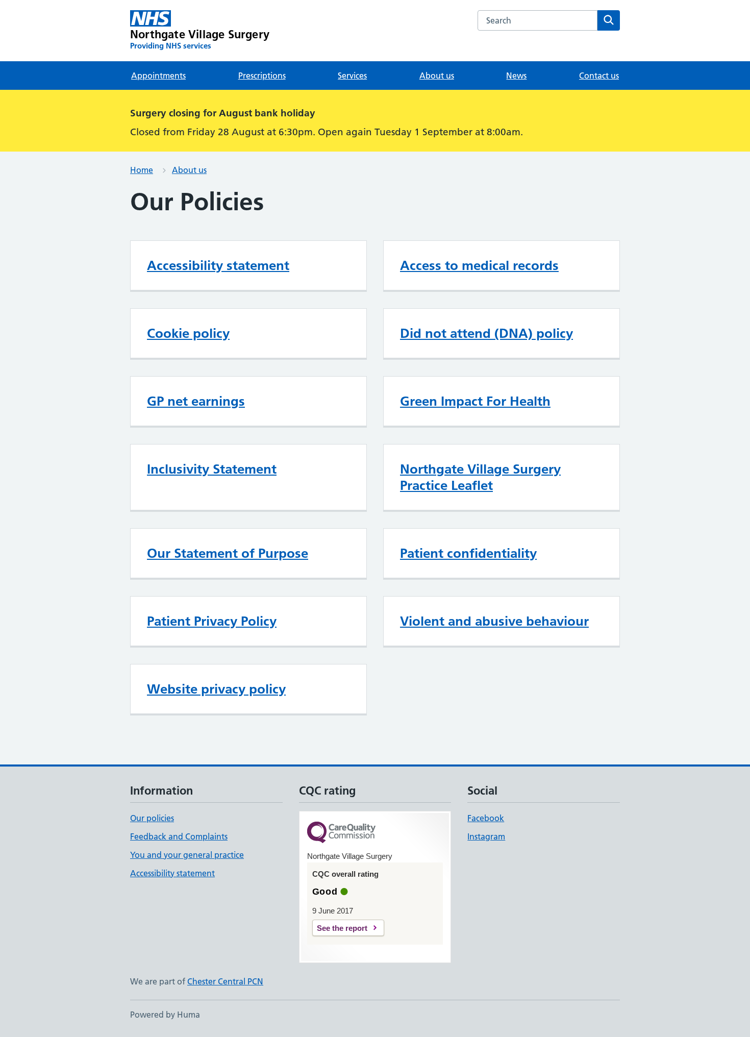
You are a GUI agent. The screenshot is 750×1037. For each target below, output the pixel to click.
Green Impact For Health (475, 401)
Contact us (599, 75)
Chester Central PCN (225, 981)
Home (141, 170)
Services (352, 75)
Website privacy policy (216, 689)
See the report (342, 928)
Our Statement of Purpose (227, 553)
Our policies (152, 818)
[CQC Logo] (341, 833)
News (516, 75)
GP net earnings (196, 401)
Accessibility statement (218, 265)
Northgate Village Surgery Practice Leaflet (480, 477)
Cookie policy (188, 333)
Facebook (485, 818)
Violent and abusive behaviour (494, 621)
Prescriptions (262, 75)
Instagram (486, 836)
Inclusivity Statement (212, 469)
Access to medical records (479, 265)
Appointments (158, 75)
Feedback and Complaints (179, 836)
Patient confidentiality (468, 553)
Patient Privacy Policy (212, 621)
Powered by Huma (165, 1014)
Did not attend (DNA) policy (486, 333)
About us (436, 75)
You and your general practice (187, 855)
